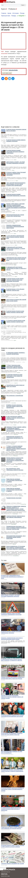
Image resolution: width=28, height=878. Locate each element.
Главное (3, 13)
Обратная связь (4, 873)
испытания (4, 53)
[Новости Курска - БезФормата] (8, 1)
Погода (22, 13)
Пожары (13, 15)
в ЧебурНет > (21, 15)
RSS (9, 876)
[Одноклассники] (6, 78)
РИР (2, 51)
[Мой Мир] (13, 78)
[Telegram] (9, 78)
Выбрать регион (4, 874)
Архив (9, 13)
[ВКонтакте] (2, 78)
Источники (15, 13)
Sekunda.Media (13, 70)
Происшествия (5, 15)
